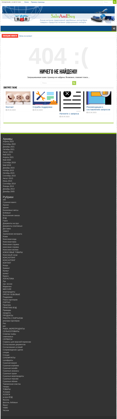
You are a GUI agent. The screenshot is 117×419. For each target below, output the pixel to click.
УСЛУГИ (6, 395)
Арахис (6, 205)
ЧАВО (5, 408)
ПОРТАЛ (6, 302)
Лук (4, 281)
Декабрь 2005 (9, 191)
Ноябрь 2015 (8, 170)
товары (6, 387)
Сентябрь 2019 (9, 163)
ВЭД (5, 218)
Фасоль (6, 400)
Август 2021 (8, 152)
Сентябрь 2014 (9, 184)
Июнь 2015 (7, 181)
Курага (6, 276)
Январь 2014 (8, 186)
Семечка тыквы (9, 334)
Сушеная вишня (10, 363)
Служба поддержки (42, 107)
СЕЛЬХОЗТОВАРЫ (11, 331)
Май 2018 (7, 165)
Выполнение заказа (11, 215)
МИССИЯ (7, 289)
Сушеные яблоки (10, 381)
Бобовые (7, 213)
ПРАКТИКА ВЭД (10, 308)
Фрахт (5, 405)
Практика (7, 305)
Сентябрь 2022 (9, 144)
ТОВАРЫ (7, 389)
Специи (6, 355)
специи (6, 352)
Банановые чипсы (10, 210)
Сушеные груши (10, 373)
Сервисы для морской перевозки (17, 342)
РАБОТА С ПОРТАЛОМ (13, 318)
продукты (7, 313)
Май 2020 (7, 160)
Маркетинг (7, 287)
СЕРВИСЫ (7, 339)
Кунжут (6, 271)
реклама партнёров (11, 321)
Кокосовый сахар (10, 255)
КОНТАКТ (7, 263)
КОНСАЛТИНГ (9, 258)
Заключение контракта (12, 234)
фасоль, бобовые (10, 402)
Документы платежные (12, 226)
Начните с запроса (69, 113)
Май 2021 (7, 155)
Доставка (7, 229)
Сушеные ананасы (11, 371)
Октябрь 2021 (8, 149)
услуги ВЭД (8, 397)
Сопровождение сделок (13, 350)
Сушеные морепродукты (13, 376)
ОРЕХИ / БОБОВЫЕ (11, 294)
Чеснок (6, 410)
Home (26, 2)
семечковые (8, 337)
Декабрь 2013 (9, 189)
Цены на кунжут (25, 36)
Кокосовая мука (9, 242)
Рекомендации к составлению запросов (98, 108)
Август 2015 (8, 178)
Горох (5, 221)
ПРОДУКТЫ (8, 316)
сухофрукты (8, 360)
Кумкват (6, 268)
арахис (6, 208)
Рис (4, 323)
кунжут (6, 273)
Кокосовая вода (9, 239)
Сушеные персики (10, 379)
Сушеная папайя (10, 368)
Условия (6, 392)
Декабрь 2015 (9, 168)
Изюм (5, 236)
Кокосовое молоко (10, 250)
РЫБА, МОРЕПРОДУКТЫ (14, 329)
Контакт (10, 107)
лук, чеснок (7, 284)
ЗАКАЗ (6, 231)
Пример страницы (38, 2)
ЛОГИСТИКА (8, 279)
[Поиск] (114, 2)
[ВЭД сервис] (58, 14)
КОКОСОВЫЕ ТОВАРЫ (13, 252)
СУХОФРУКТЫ (9, 358)
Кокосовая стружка (11, 244)
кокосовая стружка (11, 247)
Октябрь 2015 (8, 173)
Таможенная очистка (12, 384)
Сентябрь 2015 (9, 176)
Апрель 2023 (8, 141)
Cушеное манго (9, 202)
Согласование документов (14, 344)
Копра (5, 265)
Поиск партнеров (10, 300)
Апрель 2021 (8, 157)
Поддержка (7, 297)
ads (4, 200)
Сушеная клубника (11, 366)
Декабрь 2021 (9, 147)
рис (4, 326)
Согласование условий (13, 347)
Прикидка (7, 310)
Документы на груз (11, 223)
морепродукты (9, 292)
